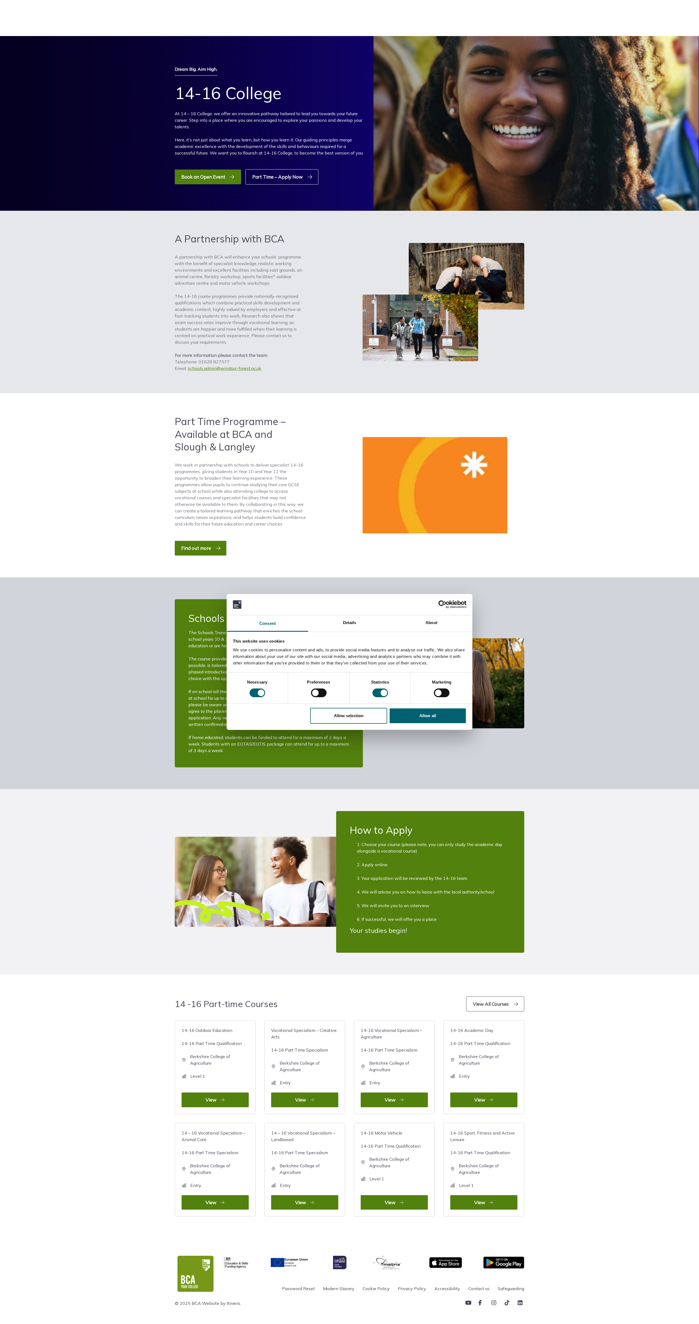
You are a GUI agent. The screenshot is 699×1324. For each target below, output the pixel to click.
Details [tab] (349, 622)
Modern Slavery (338, 1288)
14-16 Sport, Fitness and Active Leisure (482, 1167)
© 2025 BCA (188, 1303)
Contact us (479, 1288)
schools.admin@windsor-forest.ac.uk (224, 368)
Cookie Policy (376, 1288)
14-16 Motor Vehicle (391, 1167)
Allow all (427, 715)
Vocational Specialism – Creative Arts (304, 1065)
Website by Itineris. (221, 1303)
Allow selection (349, 715)
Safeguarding (511, 1288)
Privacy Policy (412, 1288)
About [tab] (431, 622)
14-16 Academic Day (480, 1065)
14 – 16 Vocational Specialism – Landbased (303, 1167)
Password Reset (298, 1288)
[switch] (319, 692)
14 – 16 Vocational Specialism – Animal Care (213, 1167)
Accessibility (447, 1288)
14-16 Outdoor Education (212, 1065)
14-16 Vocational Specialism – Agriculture (391, 1065)
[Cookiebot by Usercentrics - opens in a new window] (442, 604)
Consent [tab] (267, 623)
